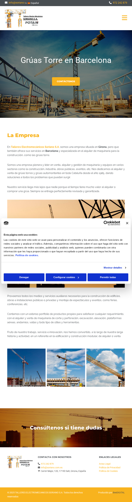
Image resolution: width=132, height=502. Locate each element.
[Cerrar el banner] (127, 223)
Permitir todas (108, 277)
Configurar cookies (64, 277)
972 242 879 (120, 2)
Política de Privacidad (109, 467)
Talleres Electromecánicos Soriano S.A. (35, 146)
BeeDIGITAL (119, 492)
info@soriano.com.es (21, 2)
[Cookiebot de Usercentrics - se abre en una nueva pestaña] (106, 223)
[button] (66, 81)
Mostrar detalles (113, 267)
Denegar (24, 277)
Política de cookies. (27, 255)
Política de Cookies (108, 471)
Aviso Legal (104, 464)
